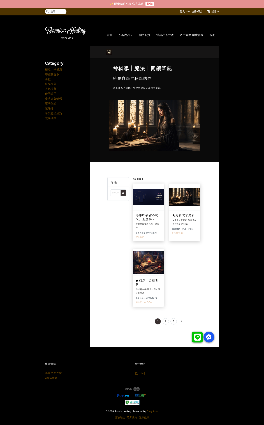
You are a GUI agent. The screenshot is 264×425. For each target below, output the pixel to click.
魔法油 (49, 108)
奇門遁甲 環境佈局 (191, 35)
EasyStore (152, 411)
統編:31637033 (53, 373)
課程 (48, 79)
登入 (182, 11)
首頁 (109, 35)
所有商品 (125, 35)
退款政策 (144, 417)
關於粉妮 (144, 35)
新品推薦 (50, 84)
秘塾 (212, 35)
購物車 (215, 11)
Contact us (51, 378)
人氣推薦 (50, 88)
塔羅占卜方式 (165, 35)
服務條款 (120, 417)
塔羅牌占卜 (52, 74)
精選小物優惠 (53, 69)
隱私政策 (132, 417)
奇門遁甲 (50, 93)
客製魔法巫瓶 (53, 113)
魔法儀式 (50, 103)
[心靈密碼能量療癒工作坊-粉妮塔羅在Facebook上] (137, 374)
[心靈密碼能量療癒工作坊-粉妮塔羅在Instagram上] (143, 374)
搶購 (150, 3)
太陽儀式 (50, 118)
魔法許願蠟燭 (53, 98)
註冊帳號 (197, 11)
